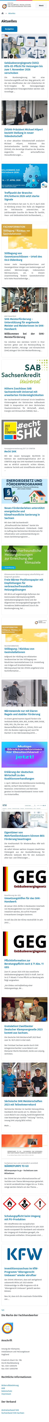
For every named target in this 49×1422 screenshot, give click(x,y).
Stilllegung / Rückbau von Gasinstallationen (19, 650)
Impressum (6, 1394)
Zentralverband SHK (10, 1410)
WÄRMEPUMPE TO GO (16, 1166)
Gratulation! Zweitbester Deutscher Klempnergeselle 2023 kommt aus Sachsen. (23, 1029)
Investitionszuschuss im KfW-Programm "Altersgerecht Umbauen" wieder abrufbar (21, 1272)
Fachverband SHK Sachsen (12, 1413)
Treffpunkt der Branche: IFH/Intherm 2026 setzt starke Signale (21, 196)
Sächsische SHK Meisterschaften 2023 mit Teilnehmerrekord (23, 1103)
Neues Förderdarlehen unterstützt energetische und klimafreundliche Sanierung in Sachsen (24, 513)
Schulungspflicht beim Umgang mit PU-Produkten (22, 1218)
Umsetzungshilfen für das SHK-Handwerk (22, 900)
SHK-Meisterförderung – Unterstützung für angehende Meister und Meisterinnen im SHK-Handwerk (24, 324)
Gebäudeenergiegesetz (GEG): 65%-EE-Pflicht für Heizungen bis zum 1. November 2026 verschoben (23, 67)
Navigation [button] (9, 29)
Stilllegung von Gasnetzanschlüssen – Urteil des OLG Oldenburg (23, 256)
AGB (3, 1388)
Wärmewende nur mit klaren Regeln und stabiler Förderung (22, 712)
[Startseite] (2, 13)
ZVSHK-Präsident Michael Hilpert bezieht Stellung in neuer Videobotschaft (23, 133)
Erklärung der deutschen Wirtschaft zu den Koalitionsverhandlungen (19, 775)
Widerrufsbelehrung (10, 1385)
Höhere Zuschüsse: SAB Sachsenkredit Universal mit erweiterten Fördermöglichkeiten (24, 392)
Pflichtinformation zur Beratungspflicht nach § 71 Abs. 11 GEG (24, 964)
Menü (41, 5)
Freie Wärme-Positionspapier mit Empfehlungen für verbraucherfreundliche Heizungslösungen (23, 584)
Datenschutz (6, 1391)
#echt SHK (10, 451)
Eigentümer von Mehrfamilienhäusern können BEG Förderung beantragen (24, 836)
